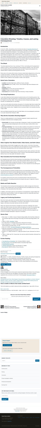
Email (14, 253)
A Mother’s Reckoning (6, 245)
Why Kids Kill (5, 247)
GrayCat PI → (10, 421)
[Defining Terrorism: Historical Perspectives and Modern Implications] (2, 306)
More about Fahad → (31, 274)
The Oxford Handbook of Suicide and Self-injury (21, 227)
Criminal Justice (4, 37)
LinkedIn (7, 253)
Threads (31, 417)
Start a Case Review (7, 345)
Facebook (11, 253)
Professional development (6, 381)
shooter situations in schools (7, 174)
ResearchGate (37, 417)
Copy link (18, 253)
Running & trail (4, 384)
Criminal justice (4, 368)
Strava (34, 417)
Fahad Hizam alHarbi (6, 1)
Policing (3, 371)
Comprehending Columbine (8, 244)
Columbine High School (32, 49)
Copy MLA (8, 264)
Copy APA (3, 264)
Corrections (4, 375)
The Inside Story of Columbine (8, 241)
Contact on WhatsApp (8, 350)
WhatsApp (3, 253)
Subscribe (36, 299)
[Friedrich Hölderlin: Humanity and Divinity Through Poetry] (38, 306)
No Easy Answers (6, 242)
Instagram (23, 417)
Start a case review (5, 289)
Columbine (12, 221)
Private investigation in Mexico (7, 378)
